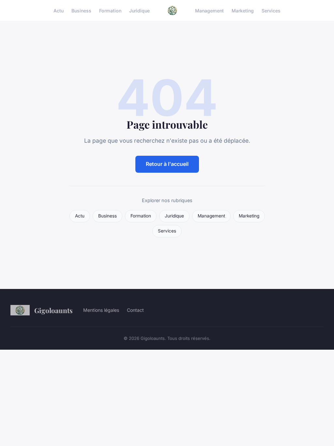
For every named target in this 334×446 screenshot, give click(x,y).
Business (81, 10)
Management (209, 10)
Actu (58, 10)
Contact (135, 310)
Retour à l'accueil (167, 164)
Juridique (139, 10)
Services (271, 10)
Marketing (243, 10)
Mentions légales (101, 310)
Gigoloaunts (53, 310)
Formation (110, 10)
